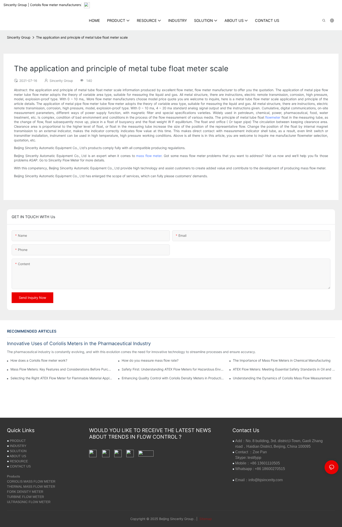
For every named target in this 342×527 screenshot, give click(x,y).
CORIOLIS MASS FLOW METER (31, 481)
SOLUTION (18, 451)
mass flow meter (148, 156)
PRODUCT (18, 441)
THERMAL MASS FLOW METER (31, 486)
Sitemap (205, 519)
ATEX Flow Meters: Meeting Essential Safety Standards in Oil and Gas (284, 369)
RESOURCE (19, 461)
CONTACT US (20, 466)
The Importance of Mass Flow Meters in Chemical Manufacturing (282, 360)
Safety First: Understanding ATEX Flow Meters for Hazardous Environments (173, 369)
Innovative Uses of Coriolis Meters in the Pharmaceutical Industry (79, 343)
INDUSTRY (18, 446)
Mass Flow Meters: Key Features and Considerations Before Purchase (61, 369)
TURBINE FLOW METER (25, 497)
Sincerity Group (18, 37)
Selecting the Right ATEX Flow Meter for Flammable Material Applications (61, 378)
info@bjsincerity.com (265, 480)
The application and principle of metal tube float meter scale (82, 37)
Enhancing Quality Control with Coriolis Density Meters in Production (173, 378)
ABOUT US (18, 456)
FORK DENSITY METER (25, 492)
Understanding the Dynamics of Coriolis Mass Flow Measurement (282, 378)
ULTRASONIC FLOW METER (28, 502)
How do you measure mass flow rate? (150, 360)
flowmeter (272, 117)
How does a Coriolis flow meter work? (38, 360)
